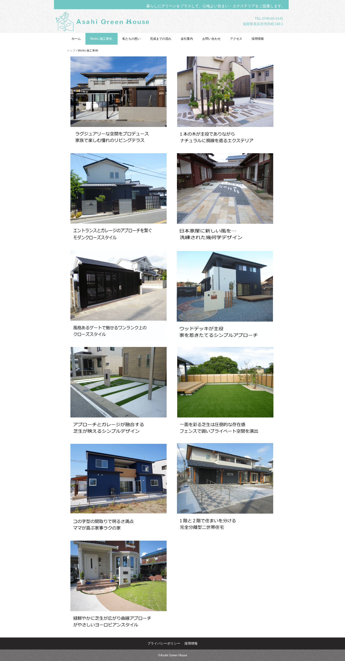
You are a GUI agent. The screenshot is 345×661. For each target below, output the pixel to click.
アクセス (236, 38)
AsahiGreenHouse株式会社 (113, 36)
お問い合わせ (211, 38)
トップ (71, 50)
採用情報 (258, 38)
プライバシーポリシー (163, 643)
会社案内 (187, 38)
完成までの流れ (160, 38)
